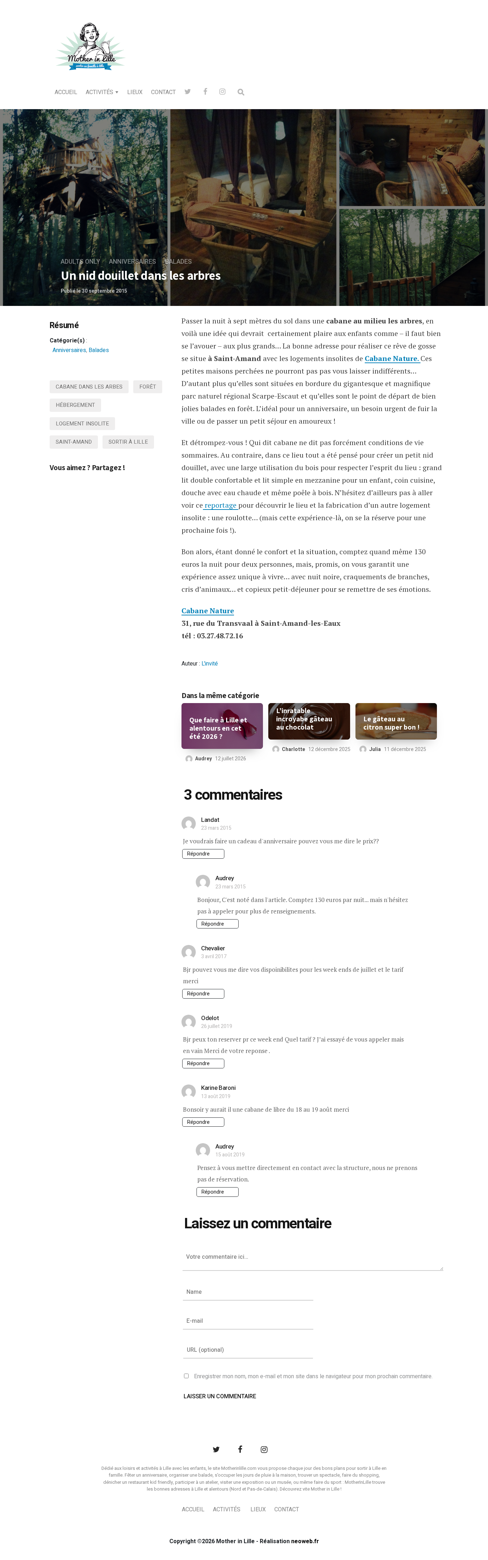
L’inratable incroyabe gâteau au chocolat (304, 719)
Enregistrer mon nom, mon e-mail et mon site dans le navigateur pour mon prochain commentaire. (313, 1376)
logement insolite (82, 424)
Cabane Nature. (392, 358)
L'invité (209, 663)
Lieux (135, 92)
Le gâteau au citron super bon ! (391, 723)
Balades (178, 262)
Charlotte (293, 749)
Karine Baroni (218, 1087)
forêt (147, 387)
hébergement (75, 405)
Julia (375, 749)
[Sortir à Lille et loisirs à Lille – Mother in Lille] (90, 55)
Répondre (198, 854)
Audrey (203, 758)
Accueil (66, 92)
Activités (99, 92)
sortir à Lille (128, 442)
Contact (163, 92)
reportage (220, 505)
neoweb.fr (305, 1541)
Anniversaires (132, 262)
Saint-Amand (74, 442)
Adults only (80, 262)
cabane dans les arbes (89, 387)
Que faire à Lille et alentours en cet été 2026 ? (218, 728)
